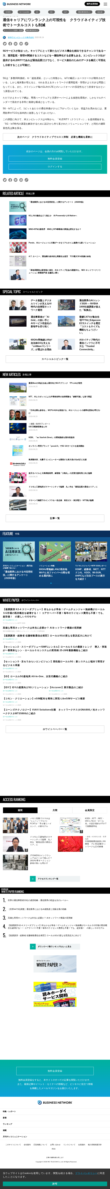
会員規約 (81, 1145)
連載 (5, 1130)
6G (51, 12)
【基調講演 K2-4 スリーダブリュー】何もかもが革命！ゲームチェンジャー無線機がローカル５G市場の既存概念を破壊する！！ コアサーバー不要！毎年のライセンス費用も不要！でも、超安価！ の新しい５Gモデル (57, 926)
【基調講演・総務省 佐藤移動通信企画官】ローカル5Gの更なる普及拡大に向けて (44, 935)
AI (37, 12)
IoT (65, 12)
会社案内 (27, 1145)
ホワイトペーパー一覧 (55, 729)
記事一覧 (55, 518)
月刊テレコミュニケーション (15, 1137)
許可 (55, 1184)
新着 (5, 1118)
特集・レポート (9, 1111)
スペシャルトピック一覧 (55, 359)
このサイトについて (13, 1145)
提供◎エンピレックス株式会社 (21, 37)
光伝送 (100, 12)
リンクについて (69, 1145)
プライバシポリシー (86, 1173)
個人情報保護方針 (95, 1145)
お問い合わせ (55, 1145)
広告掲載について (40, 1145)
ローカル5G (24, 12)
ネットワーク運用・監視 (13, 30)
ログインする (55, 166)
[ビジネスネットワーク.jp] (17, 4)
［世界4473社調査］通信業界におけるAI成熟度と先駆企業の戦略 (37, 909)
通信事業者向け (84, 12)
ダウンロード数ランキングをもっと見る (54, 946)
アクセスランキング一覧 (48, 879)
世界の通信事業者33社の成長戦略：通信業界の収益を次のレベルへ (38, 900)
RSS (53, 1149)
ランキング (7, 1124)
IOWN (8, 12)
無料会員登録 (92, 4)
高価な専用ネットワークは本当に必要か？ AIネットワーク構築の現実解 (40, 918)
